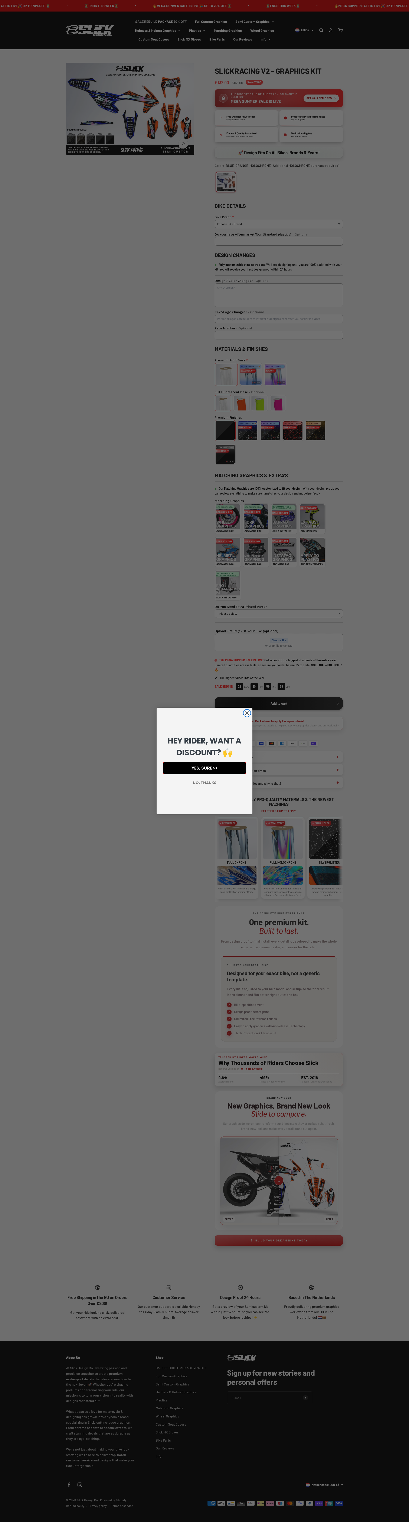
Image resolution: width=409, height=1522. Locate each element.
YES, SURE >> (204, 768)
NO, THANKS (204, 782)
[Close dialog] (247, 713)
